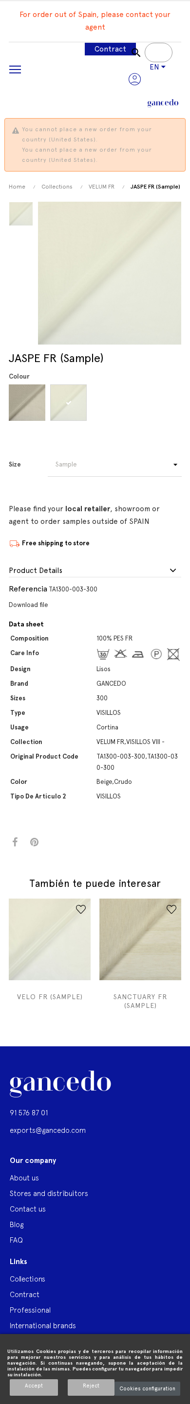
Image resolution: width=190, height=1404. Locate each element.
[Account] (134, 79)
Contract (110, 49)
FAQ (16, 1240)
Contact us (28, 1209)
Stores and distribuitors (49, 1193)
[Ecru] (70, 402)
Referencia (28, 588)
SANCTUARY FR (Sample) (140, 1001)
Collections (27, 1279)
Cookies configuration (147, 1389)
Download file (28, 604)
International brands (43, 1325)
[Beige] (28, 402)
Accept (34, 1386)
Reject (91, 1386)
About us (24, 1178)
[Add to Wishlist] (81, 909)
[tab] (95, 571)
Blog (16, 1224)
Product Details (35, 571)
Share (15, 842)
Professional (30, 1310)
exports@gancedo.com (48, 1130)
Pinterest (34, 842)
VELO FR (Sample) (50, 997)
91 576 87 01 (29, 1113)
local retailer (87, 508)
